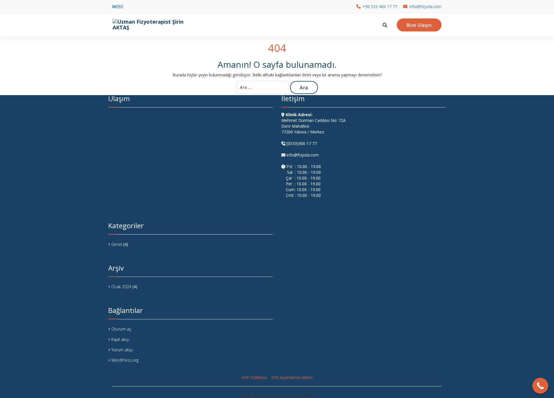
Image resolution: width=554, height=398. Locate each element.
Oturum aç (121, 329)
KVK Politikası (254, 377)
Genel (116, 244)
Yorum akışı (122, 349)
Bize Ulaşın (419, 25)
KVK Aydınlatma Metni (291, 377)
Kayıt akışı (120, 339)
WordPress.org (124, 360)
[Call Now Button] (540, 386)
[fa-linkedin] (114, 6)
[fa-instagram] (117, 6)
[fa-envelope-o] (121, 6)
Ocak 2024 (121, 286)
